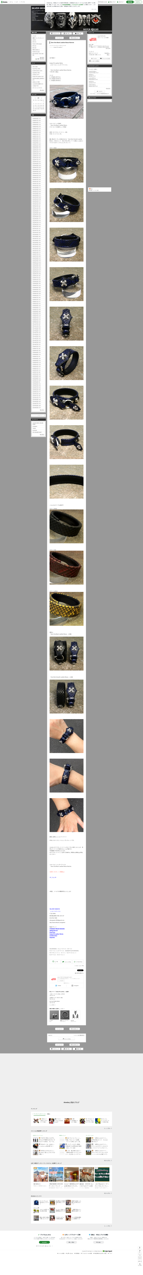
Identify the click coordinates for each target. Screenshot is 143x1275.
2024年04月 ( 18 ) (37, 173)
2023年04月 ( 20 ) (37, 197)
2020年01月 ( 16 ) (37, 273)
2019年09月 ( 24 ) (37, 281)
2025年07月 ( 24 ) (37, 144)
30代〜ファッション (38, 1135)
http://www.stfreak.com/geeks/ (57, 922)
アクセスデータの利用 (87, 1253)
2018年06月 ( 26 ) (37, 311)
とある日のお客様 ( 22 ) (38, 83)
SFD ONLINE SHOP (37, 432)
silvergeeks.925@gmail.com (57, 920)
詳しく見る (71, 1242)
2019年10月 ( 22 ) (37, 279)
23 (33, 108)
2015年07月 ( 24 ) (37, 380)
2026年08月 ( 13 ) (37, 118)
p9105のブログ (92, 76)
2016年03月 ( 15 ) (37, 364)
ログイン (138, 2)
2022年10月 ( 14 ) (37, 209)
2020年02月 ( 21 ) (37, 272)
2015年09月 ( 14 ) (37, 376)
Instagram (76, 985)
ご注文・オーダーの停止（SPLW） (57, 994)
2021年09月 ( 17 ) (37, 234)
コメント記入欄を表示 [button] (79, 1035)
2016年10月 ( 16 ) (37, 350)
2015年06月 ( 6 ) (36, 382)
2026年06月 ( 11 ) (37, 122)
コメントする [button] (67, 962)
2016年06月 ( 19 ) (37, 358)
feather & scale (36, 51)
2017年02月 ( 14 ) (37, 342)
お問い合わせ (70, 1253)
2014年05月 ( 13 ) (37, 407)
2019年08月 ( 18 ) (37, 283)
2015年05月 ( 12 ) (37, 384)
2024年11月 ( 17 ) (37, 159)
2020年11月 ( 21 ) (37, 254)
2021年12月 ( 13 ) (37, 228)
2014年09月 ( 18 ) (37, 399)
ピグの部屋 (106, 37)
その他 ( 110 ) (36, 85)
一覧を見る (107, 88)
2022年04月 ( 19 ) (37, 220)
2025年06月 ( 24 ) (37, 146)
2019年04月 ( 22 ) (37, 291)
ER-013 (34, 41)
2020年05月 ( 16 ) (37, 266)
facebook (35, 430)
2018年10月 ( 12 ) (37, 303)
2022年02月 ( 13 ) (37, 224)
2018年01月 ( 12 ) (37, 321)
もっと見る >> (53, 1004)
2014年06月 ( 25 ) (37, 405)
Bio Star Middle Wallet (55, 1001)
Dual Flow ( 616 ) (36, 68)
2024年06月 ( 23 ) (37, 169)
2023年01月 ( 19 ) (37, 203)
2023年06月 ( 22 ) (37, 193)
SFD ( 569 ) (35, 66)
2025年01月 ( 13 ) (37, 155)
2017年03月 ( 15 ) (37, 340)
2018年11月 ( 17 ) (36, 301)
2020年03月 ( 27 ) (37, 270)
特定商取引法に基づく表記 (101, 1253)
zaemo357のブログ (93, 79)
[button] (140, 1264)
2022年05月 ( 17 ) (37, 218)
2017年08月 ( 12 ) (37, 331)
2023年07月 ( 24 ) (37, 191)
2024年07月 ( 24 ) (37, 167)
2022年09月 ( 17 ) (37, 211)
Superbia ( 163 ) (36, 72)
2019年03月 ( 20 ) (37, 293)
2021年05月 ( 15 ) (37, 242)
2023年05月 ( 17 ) (37, 195)
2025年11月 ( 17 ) (36, 136)
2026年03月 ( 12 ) (37, 128)
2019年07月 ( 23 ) (37, 285)
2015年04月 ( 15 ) (37, 386)
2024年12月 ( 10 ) (37, 157)
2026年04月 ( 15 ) (37, 126)
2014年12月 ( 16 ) (37, 393)
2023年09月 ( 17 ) (37, 187)
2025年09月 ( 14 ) (37, 140)
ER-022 (34, 45)
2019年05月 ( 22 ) (37, 289)
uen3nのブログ (92, 82)
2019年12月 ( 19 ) (36, 275)
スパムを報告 (61, 1253)
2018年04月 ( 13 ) (37, 315)
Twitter (59, 985)
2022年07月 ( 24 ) (37, 214)
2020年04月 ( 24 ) (37, 268)
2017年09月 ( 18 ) (37, 329)
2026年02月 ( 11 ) (37, 130)
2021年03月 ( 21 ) (37, 246)
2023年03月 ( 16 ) (37, 199)
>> (41, 98)
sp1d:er (34, 40)
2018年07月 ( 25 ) (37, 309)
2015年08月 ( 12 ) (37, 378)
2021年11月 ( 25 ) (36, 230)
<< (35, 98)
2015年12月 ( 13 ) (37, 370)
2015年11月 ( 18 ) (36, 372)
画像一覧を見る (40, 59)
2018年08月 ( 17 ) (37, 307)
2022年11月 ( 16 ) (36, 207)
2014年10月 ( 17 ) (37, 397)
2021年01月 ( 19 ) (37, 250)
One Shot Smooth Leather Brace (59, 677)
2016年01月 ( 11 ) (36, 368)
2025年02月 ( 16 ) (37, 153)
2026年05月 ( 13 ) (37, 124)
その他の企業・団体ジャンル (95, 54)
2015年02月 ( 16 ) (37, 389)
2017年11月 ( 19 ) (36, 325)
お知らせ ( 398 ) (36, 82)
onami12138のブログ (93, 72)
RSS (92, 189)
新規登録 (130, 2)
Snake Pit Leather (58, 47)
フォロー (62, 980)
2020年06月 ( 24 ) (37, 264)
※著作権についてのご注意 (93, 190)
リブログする (79, 961)
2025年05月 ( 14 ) (37, 148)
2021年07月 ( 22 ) (37, 238)
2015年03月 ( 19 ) (37, 388)
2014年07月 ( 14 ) (37, 403)
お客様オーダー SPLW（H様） (56, 997)
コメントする (67, 1039)
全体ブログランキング (93, 53)
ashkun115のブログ (93, 86)
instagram (35, 426)
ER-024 (34, 47)
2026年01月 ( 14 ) (37, 132)
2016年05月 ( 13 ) (37, 360)
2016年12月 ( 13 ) (37, 346)
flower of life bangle (37, 43)
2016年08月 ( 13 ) (37, 354)
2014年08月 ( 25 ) (37, 401)
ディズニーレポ (89, 1135)
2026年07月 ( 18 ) (37, 120)
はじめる (44, 1242)
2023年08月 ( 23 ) (37, 189)
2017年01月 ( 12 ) (37, 344)
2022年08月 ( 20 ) (37, 213)
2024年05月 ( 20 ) (37, 171)
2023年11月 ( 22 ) (37, 183)
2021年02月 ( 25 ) (37, 248)
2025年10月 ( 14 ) (37, 138)
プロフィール (100, 37)
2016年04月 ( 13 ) (37, 362)
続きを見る (108, 48)
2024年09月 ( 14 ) (37, 163)
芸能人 (48, 1114)
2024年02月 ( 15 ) (37, 177)
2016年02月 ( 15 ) (37, 366)
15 (43, 105)
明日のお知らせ (36, 49)
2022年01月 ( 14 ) (37, 226)
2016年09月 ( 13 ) (37, 352)
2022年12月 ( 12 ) (37, 205)
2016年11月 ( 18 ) (36, 348)
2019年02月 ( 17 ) (37, 295)
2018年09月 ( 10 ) (37, 305)
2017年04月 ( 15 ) (37, 338)
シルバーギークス (101, 36)
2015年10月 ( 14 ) (37, 374)
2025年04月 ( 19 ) (37, 150)
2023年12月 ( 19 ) (37, 181)
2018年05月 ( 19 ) (37, 313)
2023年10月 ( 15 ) (37, 185)
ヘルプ (110, 1253)
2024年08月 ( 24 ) (37, 165)
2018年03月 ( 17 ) (37, 317)
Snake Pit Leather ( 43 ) (38, 76)
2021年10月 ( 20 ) (37, 232)
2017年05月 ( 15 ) (37, 336)
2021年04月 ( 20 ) (37, 244)
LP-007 (34, 36)
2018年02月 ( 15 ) (37, 319)
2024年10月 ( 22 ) (37, 161)
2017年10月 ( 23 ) (37, 327)
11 (36, 105)
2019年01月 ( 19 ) (37, 297)
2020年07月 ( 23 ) (37, 262)
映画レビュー (62, 1135)
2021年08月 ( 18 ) (37, 236)
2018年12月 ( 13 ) (37, 299)
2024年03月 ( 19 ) (37, 175)
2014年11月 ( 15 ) (36, 395)
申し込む (98, 1242)
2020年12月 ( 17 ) (37, 252)
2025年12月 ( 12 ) (37, 134)
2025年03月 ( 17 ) (37, 152)
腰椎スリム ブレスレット (38, 38)
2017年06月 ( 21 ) (37, 334)
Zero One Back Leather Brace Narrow (62, 42)
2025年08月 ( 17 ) (37, 142)
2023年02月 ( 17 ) (37, 201)
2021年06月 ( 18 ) (37, 240)
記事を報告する (80, 973)
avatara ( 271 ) (36, 74)
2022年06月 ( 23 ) (37, 216)
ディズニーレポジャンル (39, 1114)
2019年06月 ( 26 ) (37, 287)
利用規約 (78, 1253)
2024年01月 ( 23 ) (37, 179)
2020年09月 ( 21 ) (37, 258)
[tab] (39, 1114)
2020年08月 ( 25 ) (37, 260)
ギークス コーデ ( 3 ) (37, 87)
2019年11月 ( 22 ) (36, 277)
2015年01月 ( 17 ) (37, 391)
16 (33, 107)
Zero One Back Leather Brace (59, 125)
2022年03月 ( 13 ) (37, 222)
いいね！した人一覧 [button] (79, 965)
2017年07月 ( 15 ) (37, 332)
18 (36, 107)
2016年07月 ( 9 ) (36, 356)
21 (41, 107)
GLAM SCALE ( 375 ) (37, 70)
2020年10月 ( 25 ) (37, 256)
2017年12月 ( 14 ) (37, 323)
